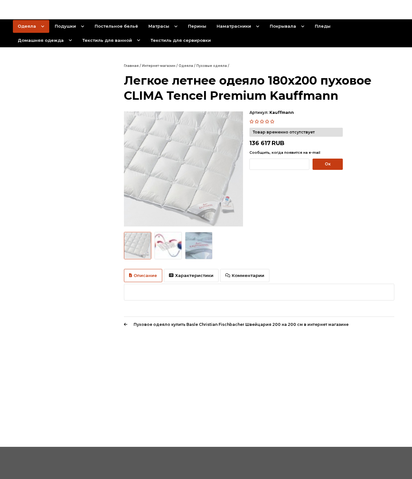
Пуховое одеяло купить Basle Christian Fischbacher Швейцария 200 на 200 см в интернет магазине (241, 324)
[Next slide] (236, 169)
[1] (252, 122)
